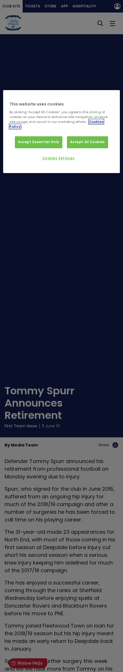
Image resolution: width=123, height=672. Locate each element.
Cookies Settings (58, 158)
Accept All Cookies (87, 142)
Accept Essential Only (38, 142)
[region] (61, 131)
